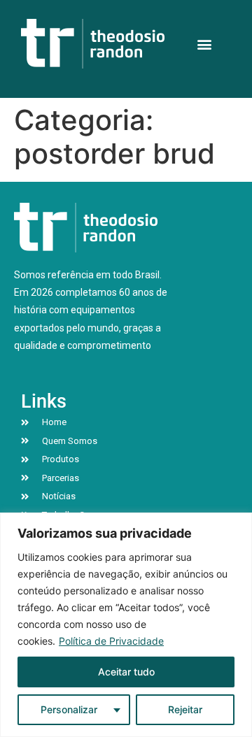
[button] (204, 43)
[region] (126, 625)
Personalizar (69, 709)
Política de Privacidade (111, 641)
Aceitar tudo (126, 672)
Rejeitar (185, 709)
